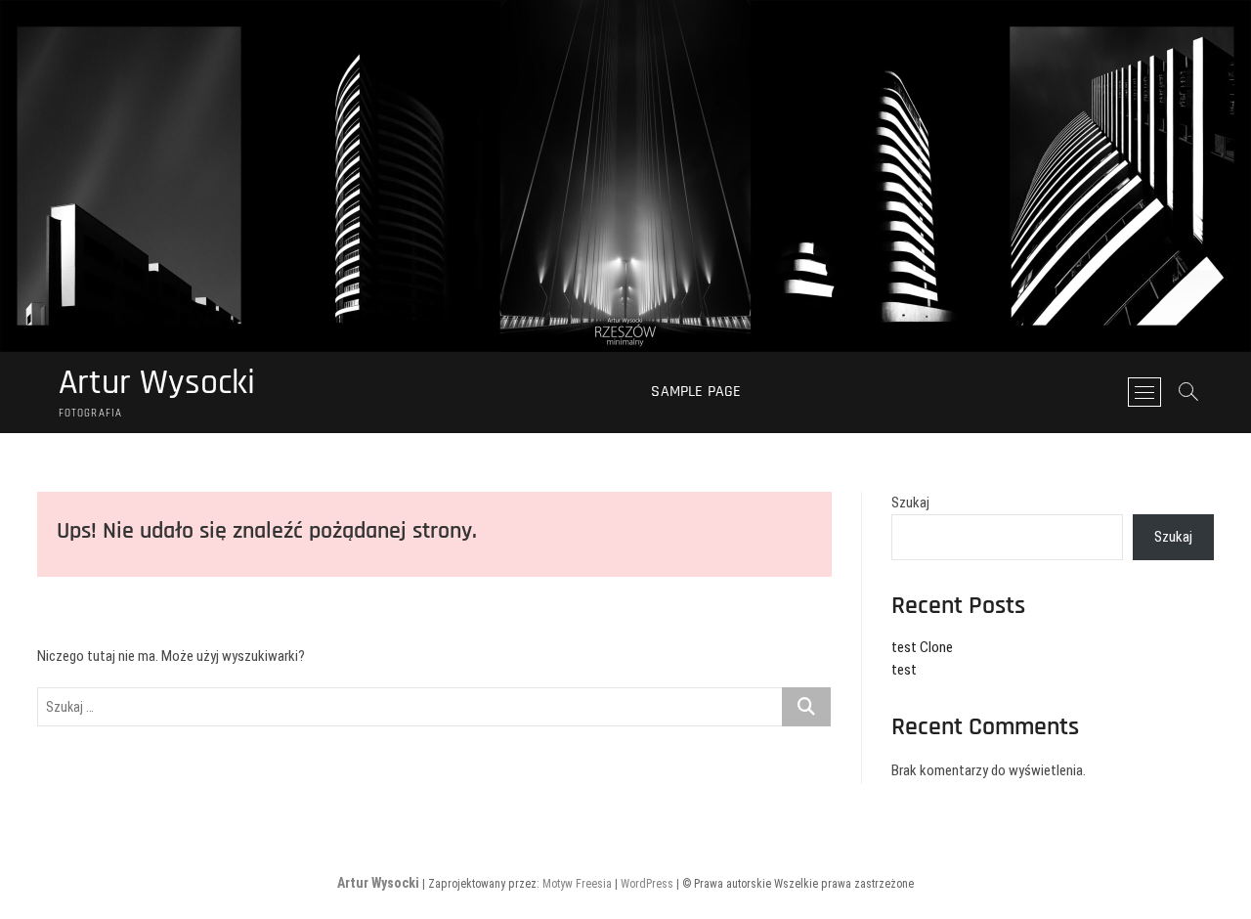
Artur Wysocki (157, 383)
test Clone (922, 647)
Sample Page (696, 391)
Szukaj (910, 502)
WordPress (647, 884)
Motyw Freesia (577, 884)
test (904, 669)
